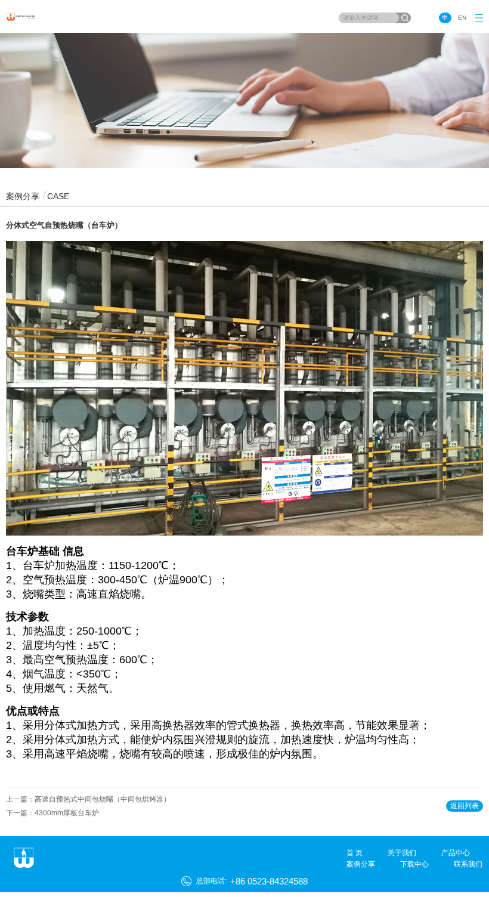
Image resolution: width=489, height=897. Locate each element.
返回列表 (464, 806)
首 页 (354, 853)
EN (462, 17)
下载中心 (414, 864)
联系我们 (468, 864)
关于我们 (402, 853)
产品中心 (455, 853)
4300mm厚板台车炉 (67, 813)
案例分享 (360, 864)
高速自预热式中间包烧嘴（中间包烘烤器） (103, 799)
